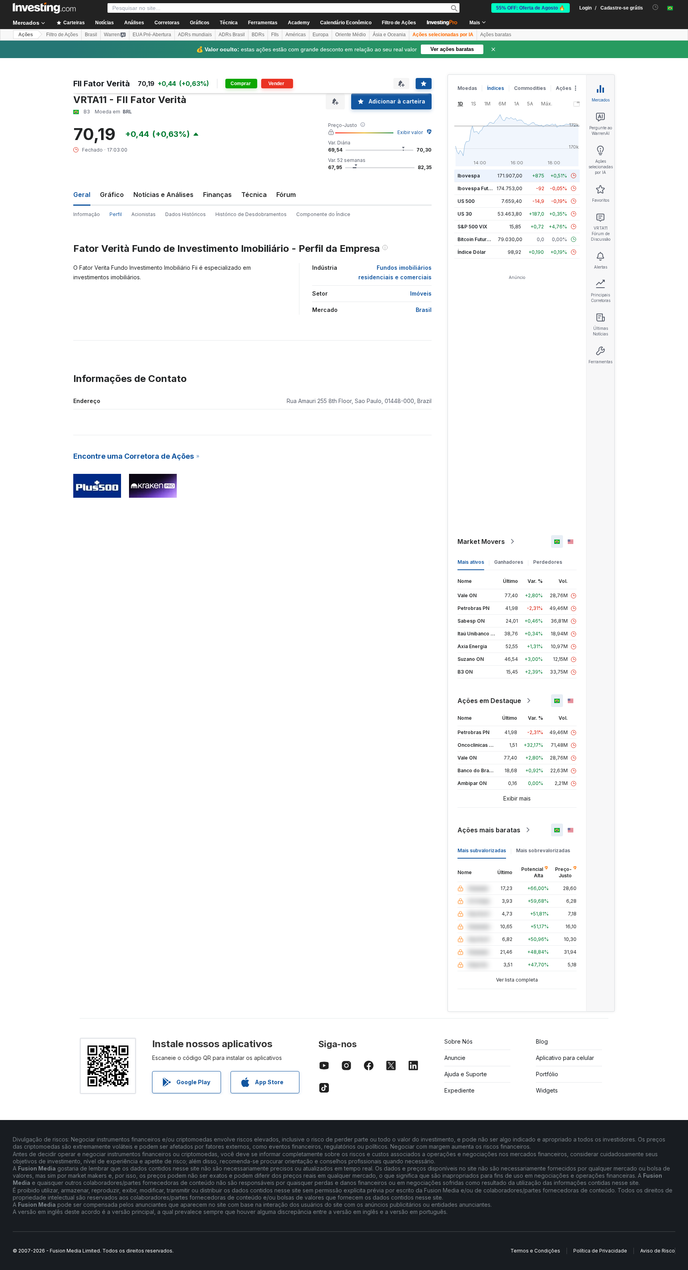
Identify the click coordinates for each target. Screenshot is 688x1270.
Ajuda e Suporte (465, 1074)
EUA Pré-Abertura (152, 34)
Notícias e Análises (163, 195)
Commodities (530, 88)
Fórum (286, 195)
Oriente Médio (350, 34)
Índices (495, 88)
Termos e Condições (535, 1251)
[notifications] (655, 7)
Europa (320, 34)
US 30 (464, 214)
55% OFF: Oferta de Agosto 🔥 (530, 8)
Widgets (547, 1090)
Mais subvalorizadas (481, 850)
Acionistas (143, 214)
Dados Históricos (185, 214)
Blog (542, 1041)
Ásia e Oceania (389, 34)
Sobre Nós (458, 1041)
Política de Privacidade (600, 1251)
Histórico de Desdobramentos (251, 214)
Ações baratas (495, 34)
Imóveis (421, 293)
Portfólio (547, 1074)
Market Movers (481, 541)
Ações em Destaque (489, 701)
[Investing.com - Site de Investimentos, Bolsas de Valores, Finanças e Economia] (44, 8)
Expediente (459, 1090)
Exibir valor (410, 132)
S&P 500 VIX (472, 227)
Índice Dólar (471, 252)
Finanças (217, 195)
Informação (86, 214)
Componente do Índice (323, 214)
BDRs (258, 34)
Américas (295, 34)
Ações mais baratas (488, 830)
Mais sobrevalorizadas (543, 850)
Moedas (467, 88)
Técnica (254, 195)
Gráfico (112, 195)
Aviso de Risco (657, 1251)
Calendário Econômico (345, 22)
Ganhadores (508, 562)
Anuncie (454, 1057)
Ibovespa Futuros (478, 188)
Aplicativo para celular (565, 1057)
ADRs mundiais (195, 34)
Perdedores (547, 562)
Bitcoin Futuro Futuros (483, 239)
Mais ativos (470, 562)
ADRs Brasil (232, 34)
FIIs (275, 34)
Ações (25, 34)
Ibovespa (468, 176)
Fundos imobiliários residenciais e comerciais (395, 272)
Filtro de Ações (399, 22)
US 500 (466, 201)
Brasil (91, 34)
